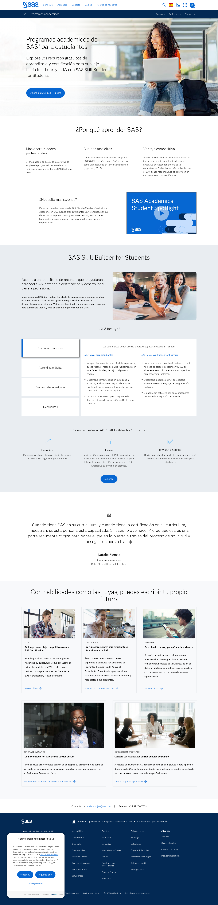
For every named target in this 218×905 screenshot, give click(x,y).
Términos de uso (72, 893)
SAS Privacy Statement (49, 855)
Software (48, 4)
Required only (45, 874)
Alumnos (189, 14)
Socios (88, 4)
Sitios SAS (185, 5)
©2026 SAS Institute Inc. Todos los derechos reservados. (127, 893)
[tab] (50, 348)
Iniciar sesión (192, 5)
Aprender (62, 4)
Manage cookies (36, 883)
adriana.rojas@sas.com (99, 806)
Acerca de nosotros (107, 4)
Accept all (25, 874)
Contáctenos (178, 5)
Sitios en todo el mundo (171, 5)
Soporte (76, 4)
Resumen (160, 14)
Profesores (174, 14)
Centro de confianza (91, 893)
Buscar (164, 5)
